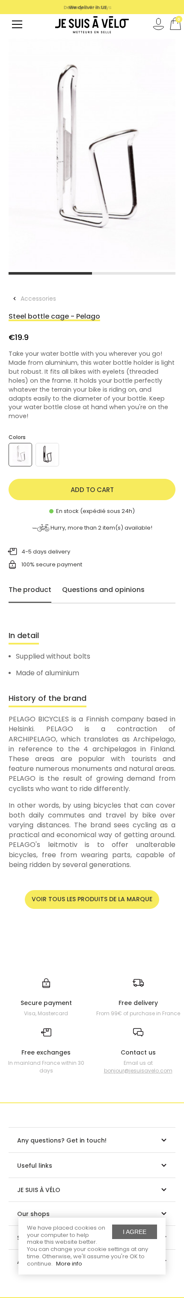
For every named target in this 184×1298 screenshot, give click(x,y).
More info (69, 1264)
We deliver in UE (88, 7)
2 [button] (133, 273)
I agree (134, 1231)
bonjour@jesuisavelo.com (138, 1070)
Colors (17, 437)
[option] (92, 154)
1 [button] (50, 273)
